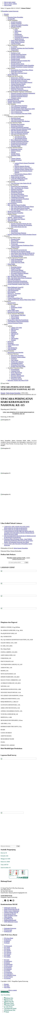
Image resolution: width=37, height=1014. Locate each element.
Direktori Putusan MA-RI (11, 912)
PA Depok (7, 963)
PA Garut (6, 959)
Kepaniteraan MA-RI (10, 914)
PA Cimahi (7, 955)
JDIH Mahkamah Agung (11, 921)
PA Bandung (7, 939)
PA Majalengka (8, 964)
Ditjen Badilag (8, 917)
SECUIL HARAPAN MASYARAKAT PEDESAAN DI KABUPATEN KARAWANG (20, 536)
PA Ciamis (7, 947)
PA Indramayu (8, 961)
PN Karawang (8, 930)
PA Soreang (7, 978)
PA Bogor (7, 943)
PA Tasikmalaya (8, 973)
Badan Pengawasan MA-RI (11, 909)
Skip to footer (8, 5)
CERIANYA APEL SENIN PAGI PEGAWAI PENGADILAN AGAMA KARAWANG (16, 527)
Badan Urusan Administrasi (11, 911)
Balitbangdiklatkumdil (10, 920)
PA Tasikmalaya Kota (10, 975)
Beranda (6, 984)
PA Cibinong (7, 952)
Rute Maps (7, 987)
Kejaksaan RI (8, 931)
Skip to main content (9, 2)
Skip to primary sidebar (10, 3)
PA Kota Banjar (8, 977)
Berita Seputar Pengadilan (21, 548)
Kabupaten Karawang (10, 928)
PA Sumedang (8, 972)
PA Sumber (7, 970)
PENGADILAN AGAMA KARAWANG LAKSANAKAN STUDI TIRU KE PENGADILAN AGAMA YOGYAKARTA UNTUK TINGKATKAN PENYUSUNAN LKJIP (19, 532)
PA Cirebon (7, 957)
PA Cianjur (7, 949)
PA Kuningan (8, 967)
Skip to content (13, 990)
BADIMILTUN (8, 918)
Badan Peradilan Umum (10, 915)
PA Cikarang (7, 953)
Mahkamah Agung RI (10, 907)
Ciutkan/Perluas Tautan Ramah (4, 990)
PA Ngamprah (8, 946)
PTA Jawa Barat (8, 938)
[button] (5, 992)
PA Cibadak (7, 950)
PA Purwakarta (8, 966)
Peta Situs (6, 985)
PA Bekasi (7, 941)
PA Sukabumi (8, 969)
